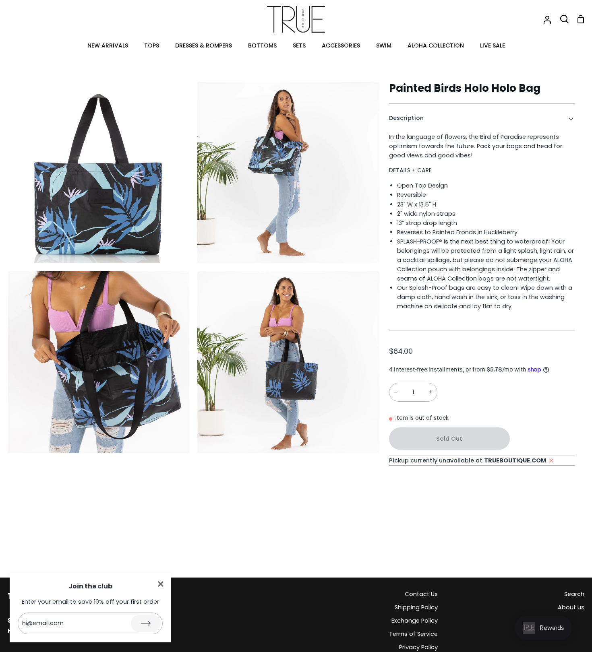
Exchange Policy (414, 621)
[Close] (161, 583)
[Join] (146, 623)
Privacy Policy (418, 647)
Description (406, 118)
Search (574, 594)
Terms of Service (413, 634)
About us (571, 607)
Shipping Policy (416, 607)
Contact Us (421, 594)
